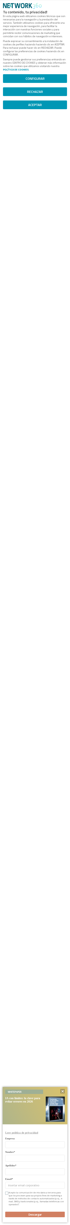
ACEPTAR (35, 104)
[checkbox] (6, 1193)
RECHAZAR (35, 91)
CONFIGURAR (35, 78)
